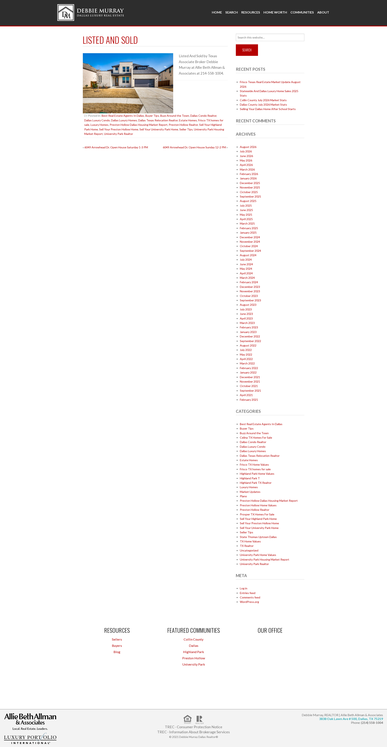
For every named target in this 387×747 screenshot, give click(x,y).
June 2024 (246, 264)
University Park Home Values (258, 555)
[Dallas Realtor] (90, 11)
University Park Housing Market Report (264, 559)
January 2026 (248, 178)
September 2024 (250, 250)
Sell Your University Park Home (158, 129)
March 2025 (247, 223)
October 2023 (249, 296)
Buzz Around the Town (174, 115)
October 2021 (249, 386)
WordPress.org (249, 601)
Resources (250, 12)
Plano (243, 496)
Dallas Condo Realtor (203, 115)
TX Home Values (250, 541)
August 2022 (248, 345)
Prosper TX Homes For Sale (257, 514)
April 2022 (246, 359)
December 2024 (250, 237)
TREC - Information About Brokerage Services (193, 732)
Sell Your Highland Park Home (258, 518)
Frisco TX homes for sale (255, 469)
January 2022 (248, 372)
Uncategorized (249, 550)
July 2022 (246, 350)
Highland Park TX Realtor (256, 482)
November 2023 (250, 291)
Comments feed (250, 597)
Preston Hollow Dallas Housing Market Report (138, 124)
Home (217, 12)
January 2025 (248, 232)
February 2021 (249, 399)
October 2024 (249, 246)
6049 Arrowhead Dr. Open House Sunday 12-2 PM (194, 147)
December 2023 (250, 286)
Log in (243, 588)
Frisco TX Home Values (254, 464)
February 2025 (249, 228)
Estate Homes (188, 120)
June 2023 (246, 313)
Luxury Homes (99, 124)
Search (231, 12)
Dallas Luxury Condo (97, 120)
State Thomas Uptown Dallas (258, 537)
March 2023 (247, 323)
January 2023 (248, 332)
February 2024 (249, 282)
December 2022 (250, 336)
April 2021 (246, 395)
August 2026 (248, 147)
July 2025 (246, 205)
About (323, 12)
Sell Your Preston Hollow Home (118, 129)
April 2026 (246, 164)
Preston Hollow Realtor (183, 124)
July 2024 (246, 259)
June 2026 (246, 156)
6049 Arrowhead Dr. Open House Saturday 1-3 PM (116, 147)
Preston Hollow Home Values (258, 505)
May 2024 (246, 268)
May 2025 (246, 214)
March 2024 (247, 277)
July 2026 (246, 151)
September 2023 (250, 300)
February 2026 (249, 174)
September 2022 (250, 341)
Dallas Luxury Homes (124, 120)
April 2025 (246, 219)
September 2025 (250, 196)
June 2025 (246, 210)
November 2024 (250, 241)
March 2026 (247, 169)
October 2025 (249, 192)
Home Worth (275, 12)
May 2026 (246, 160)
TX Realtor (247, 545)
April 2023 (246, 318)
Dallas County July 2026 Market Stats (263, 104)
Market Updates (250, 491)
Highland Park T (250, 478)
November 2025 (250, 187)
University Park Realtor (118, 133)
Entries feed (247, 593)
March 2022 (247, 363)
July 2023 (246, 309)
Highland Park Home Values (257, 473)
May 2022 (246, 354)
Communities (302, 12)
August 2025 (248, 201)
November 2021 (250, 381)
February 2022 (249, 368)
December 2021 (250, 377)
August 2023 (248, 304)
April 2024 (246, 273)
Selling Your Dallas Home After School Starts (268, 109)
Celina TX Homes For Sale (256, 437)
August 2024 (248, 255)
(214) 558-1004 (372, 722)
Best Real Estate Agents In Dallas (123, 115)
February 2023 (249, 327)
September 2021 (250, 390)
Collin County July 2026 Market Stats (263, 100)
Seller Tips (186, 129)
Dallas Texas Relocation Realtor (158, 120)
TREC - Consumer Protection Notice (193, 727)
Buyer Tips (152, 115)
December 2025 (250, 183)
